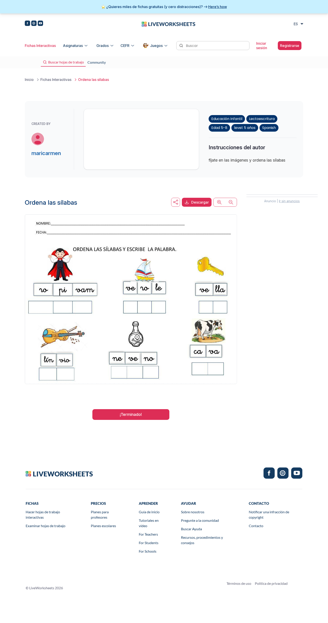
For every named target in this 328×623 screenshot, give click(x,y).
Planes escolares (103, 526)
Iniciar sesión (261, 45)
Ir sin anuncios (289, 201)
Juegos (156, 45)
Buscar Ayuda (191, 529)
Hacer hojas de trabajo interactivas (43, 514)
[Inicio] (168, 23)
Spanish (269, 127)
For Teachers (148, 534)
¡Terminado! (131, 414)
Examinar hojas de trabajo (45, 526)
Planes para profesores (100, 514)
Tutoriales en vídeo (149, 523)
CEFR (124, 45)
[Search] (181, 45)
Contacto (256, 526)
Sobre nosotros (192, 512)
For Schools (147, 551)
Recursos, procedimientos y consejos (202, 540)
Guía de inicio (149, 512)
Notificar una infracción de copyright (269, 514)
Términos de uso (238, 583)
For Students (148, 543)
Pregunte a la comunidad (200, 520)
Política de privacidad (271, 583)
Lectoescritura (262, 118)
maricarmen (46, 153)
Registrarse (289, 45)
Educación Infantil (226, 118)
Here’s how (217, 6)
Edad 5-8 (219, 127)
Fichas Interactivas (40, 45)
